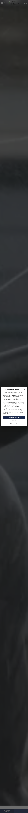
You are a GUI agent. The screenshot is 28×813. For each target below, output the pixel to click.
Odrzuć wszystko (14, 423)
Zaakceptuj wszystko (14, 417)
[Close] (24, 390)
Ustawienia (14, 420)
